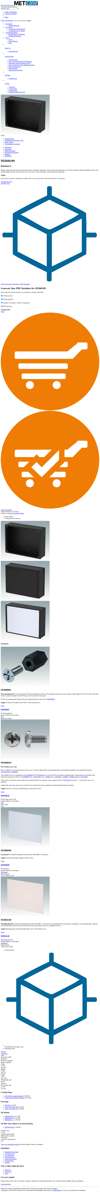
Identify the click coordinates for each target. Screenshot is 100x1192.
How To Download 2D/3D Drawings (20, 61)
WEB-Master (57, 1190)
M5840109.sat (9, 1118)
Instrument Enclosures (11, 152)
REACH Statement (15, 67)
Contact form (13, 88)
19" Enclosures (9, 1155)
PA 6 (2, 717)
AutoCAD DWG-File (12, 1107)
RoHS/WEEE (13, 68)
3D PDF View (5, 183)
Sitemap (7, 1162)
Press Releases (13, 41)
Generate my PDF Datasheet (21, 284)
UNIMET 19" (49, 777)
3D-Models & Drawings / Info (14, 140)
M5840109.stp (9, 1116)
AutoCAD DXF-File (11, 1109)
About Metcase (13, 51)
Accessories (9, 27)
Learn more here (6, 1184)
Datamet (7, 154)
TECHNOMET (6, 772)
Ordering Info (13, 78)
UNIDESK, (58, 777)
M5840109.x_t (9, 1120)
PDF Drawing (7, 306)
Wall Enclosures (10, 1157)
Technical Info (13, 60)
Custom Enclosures (11, 32)
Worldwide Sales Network (17, 92)
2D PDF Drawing (6, 182)
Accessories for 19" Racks (17, 31)
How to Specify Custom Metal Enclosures (22, 65)
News (7, 38)
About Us (8, 1170)
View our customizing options (10, 1144)
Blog (10, 43)
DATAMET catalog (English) (14, 1096)
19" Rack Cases (10, 1154)
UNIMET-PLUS (74, 777)
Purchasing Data (8, 299)
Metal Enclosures (14, 25)
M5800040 (5, 865)
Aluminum (4, 872)
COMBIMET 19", (27, 777)
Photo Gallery (9, 142)
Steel (2, 803)
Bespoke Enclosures (15, 36)
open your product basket (16, 513)
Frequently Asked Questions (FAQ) (20, 63)
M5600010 (51, 699)
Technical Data (9, 139)
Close (2, 311)
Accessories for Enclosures (17, 29)
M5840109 (8, 156)
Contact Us (8, 1171)
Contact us (12, 87)
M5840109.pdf (9, 1127)
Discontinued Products (16, 70)
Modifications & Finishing (17, 34)
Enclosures (8, 24)
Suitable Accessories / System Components (16, 303)
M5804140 (5, 936)
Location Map (13, 90)
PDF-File (8, 1105)
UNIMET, (65, 777)
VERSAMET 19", (39, 777)
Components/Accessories (12, 144)
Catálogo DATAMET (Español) (15, 1098)
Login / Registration (7, 20)
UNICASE (66, 780)
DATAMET (84, 777)
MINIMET (14, 772)
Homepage (8, 147)
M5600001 (5, 710)
